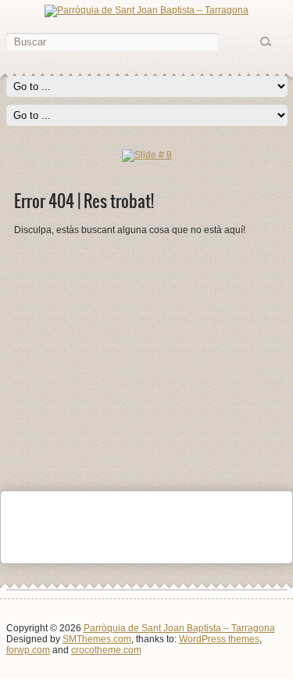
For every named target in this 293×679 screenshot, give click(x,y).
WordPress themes (219, 639)
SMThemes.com (97, 639)
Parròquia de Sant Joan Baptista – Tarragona (179, 628)
